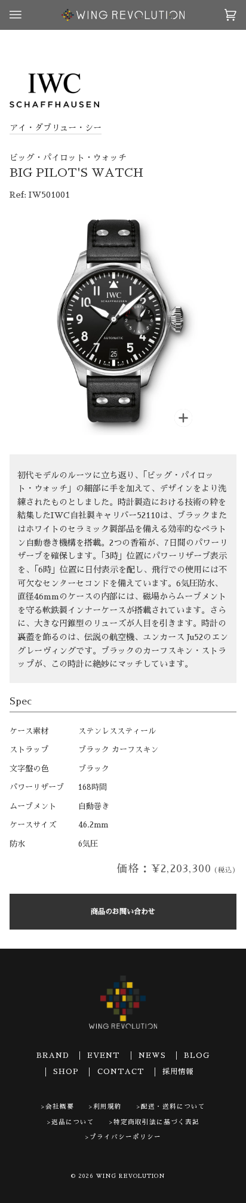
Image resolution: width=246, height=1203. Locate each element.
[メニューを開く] (27, 15)
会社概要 (59, 1106)
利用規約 (107, 1106)
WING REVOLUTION (130, 1176)
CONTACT (120, 1071)
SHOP (66, 1071)
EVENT (103, 1055)
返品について (72, 1122)
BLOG (197, 1055)
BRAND (52, 1055)
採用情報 (177, 1071)
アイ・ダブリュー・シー (56, 128)
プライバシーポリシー (125, 1137)
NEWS (152, 1055)
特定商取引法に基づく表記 (156, 1122)
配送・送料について (173, 1106)
